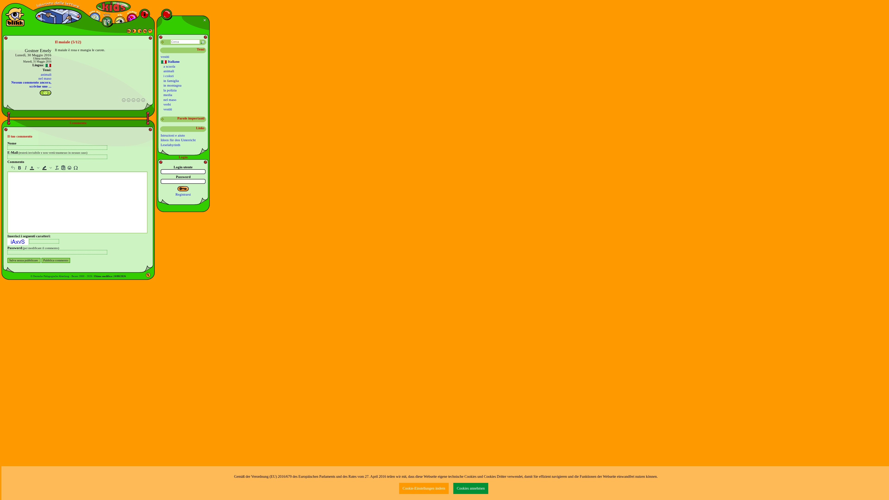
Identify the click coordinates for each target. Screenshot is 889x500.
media (167, 95)
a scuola (169, 66)
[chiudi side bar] (205, 20)
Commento (15, 162)
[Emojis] (69, 167)
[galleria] (120, 21)
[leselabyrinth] (58, 5)
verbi (167, 104)
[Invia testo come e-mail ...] (45, 93)
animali (46, 74)
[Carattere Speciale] (75, 167)
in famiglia (171, 81)
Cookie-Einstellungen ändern (424, 488)
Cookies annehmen (471, 488)
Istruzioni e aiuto (173, 135)
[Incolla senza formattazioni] (63, 167)
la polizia (170, 90)
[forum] (107, 21)
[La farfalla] (139, 32)
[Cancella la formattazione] (57, 167)
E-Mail (47, 152)
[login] (183, 189)
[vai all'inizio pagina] (148, 276)
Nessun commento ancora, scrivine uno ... (31, 84)
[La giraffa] (129, 32)
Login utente (183, 167)
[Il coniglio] (145, 32)
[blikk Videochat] (15, 16)
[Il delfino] (134, 32)
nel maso (44, 78)
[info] (144, 14)
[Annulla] (13, 167)
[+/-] (162, 119)
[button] (35, 167)
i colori (168, 76)
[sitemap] (132, 18)
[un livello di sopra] (150, 32)
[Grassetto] (19, 167)
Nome (11, 143)
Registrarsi (183, 194)
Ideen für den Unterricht (178, 140)
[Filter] (162, 42)
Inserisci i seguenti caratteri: (29, 236)
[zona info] (94, 17)
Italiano (173, 61)
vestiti (165, 57)
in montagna (172, 85)
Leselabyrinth (170, 145)
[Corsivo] (25, 167)
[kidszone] (113, 6)
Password (33, 248)
